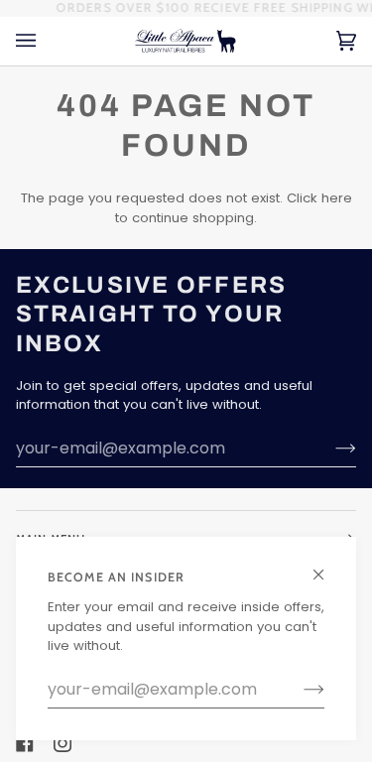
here (336, 198)
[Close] (327, 566)
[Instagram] (62, 743)
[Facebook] (25, 743)
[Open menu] (45, 40)
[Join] (298, 690)
